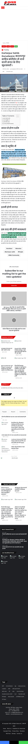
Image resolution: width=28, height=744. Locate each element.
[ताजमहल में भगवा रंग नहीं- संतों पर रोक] (7, 343)
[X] (12, 717)
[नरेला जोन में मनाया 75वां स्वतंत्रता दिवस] (6, 449)
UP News (4, 699)
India (13, 691)
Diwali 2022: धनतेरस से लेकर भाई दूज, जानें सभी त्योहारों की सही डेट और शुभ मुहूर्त (20, 351)
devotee (18, 248)
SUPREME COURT (20, 696)
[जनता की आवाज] (10, 3)
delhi (9, 688)
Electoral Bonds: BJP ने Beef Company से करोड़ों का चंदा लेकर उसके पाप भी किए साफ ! (7, 368)
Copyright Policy (7, 731)
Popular (4, 411)
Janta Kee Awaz (20, 691)
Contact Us (19, 733)
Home (4, 43)
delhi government (16, 688)
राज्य (16, 46)
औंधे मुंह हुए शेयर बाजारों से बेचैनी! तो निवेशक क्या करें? (21, 489)
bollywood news (21, 686)
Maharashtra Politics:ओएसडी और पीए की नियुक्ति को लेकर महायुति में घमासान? (6, 491)
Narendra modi (22, 694)
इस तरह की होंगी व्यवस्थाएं (8, 123)
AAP (3, 686)
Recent (13, 411)
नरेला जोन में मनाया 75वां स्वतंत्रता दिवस (18, 447)
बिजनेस (7, 43)
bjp (15, 686)
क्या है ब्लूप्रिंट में (6, 120)
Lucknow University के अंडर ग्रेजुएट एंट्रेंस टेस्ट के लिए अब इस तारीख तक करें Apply (18, 441)
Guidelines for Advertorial (19, 728)
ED (9, 691)
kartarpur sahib (10, 252)
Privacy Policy (15, 731)
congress (4, 688)
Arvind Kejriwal (9, 686)
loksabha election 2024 (7, 694)
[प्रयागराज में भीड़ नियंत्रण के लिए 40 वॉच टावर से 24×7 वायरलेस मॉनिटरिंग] (5, 619)
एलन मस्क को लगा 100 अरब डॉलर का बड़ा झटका (14, 435)
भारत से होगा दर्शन (6, 118)
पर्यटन (12, 46)
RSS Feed (8, 733)
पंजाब (8, 46)
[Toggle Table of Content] (17, 116)
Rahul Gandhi (11, 696)
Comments (23, 411)
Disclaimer (22, 731)
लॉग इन (16, 388)
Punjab (21, 252)
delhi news (4, 691)
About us (9, 728)
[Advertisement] (14, 24)
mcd (15, 694)
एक (16, 103)
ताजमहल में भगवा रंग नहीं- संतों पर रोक (6, 349)
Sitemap (14, 733)
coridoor (9, 248)
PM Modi (4, 696)
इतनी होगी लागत (6, 121)
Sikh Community (14, 255)
